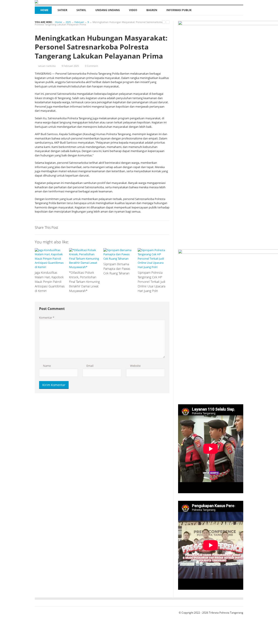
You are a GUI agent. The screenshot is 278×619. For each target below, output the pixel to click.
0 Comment (91, 65)
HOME (44, 10)
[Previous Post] (163, 22)
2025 (68, 22)
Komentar (46, 317)
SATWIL (81, 10)
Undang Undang (107, 10)
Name (46, 366)
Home (58, 22)
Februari (79, 22)
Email (89, 366)
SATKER (62, 10)
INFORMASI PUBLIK (179, 10)
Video (133, 10)
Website (135, 366)
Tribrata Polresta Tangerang (226, 612)
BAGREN (151, 10)
